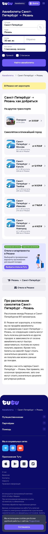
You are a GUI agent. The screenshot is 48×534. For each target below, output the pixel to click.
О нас (4, 472)
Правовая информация (11, 484)
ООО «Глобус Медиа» (11, 496)
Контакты (6, 478)
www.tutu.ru (9, 501)
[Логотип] (7, 3)
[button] (24, 120)
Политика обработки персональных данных (19, 504)
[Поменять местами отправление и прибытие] (40, 27)
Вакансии (6, 475)
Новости (5, 481)
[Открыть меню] (44, 3)
